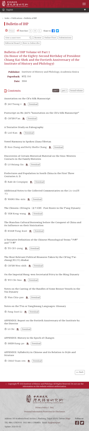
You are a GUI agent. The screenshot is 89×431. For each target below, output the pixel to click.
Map (68, 418)
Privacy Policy (41, 407)
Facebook (77, 423)
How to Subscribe (31, 43)
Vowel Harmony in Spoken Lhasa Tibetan (27, 141)
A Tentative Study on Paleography (23, 127)
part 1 (55, 90)
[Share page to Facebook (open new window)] (53, 30)
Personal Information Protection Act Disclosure (44, 412)
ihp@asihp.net (54, 423)
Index (7, 18)
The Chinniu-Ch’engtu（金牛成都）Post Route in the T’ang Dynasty (42, 208)
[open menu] (84, 4)
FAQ (52, 407)
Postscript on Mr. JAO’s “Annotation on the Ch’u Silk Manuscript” (41, 113)
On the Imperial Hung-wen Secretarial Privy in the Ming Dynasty (41, 274)
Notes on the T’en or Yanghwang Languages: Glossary (35, 306)
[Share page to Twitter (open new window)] (57, 30)
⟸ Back (79, 372)
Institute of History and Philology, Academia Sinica (15, 4)
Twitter (82, 423)
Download (33, 104)
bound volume (76, 90)
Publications (16, 18)
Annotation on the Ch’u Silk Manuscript (27, 98)
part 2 (64, 90)
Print (11, 31)
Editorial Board (12, 43)
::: (2, 18)
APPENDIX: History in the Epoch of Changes (29, 338)
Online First (50, 38)
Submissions (65, 38)
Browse (38, 38)
